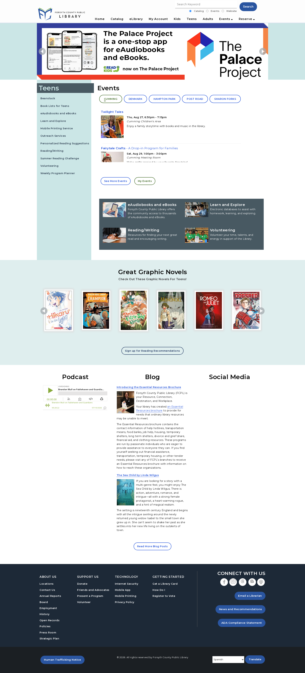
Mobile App (123, 590)
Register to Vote (163, 596)
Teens (192, 19)
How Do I (158, 590)
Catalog (199, 11)
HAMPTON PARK (165, 99)
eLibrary (136, 19)
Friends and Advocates (93, 590)
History (45, 614)
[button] (42, 51)
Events (215, 11)
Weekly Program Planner (57, 173)
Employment (48, 608)
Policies (45, 626)
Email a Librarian (250, 595)
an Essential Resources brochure (159, 408)
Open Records (49, 620)
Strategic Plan (49, 638)
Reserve (246, 19)
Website (231, 11)
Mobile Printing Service (56, 128)
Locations (47, 583)
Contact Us (47, 590)
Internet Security (126, 583)
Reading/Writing (52, 150)
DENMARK (135, 99)
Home (100, 19)
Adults (208, 19)
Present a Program (90, 596)
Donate (82, 583)
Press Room (48, 632)
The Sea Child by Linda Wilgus (138, 475)
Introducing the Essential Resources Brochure (149, 387)
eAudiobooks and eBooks (58, 113)
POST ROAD (195, 99)
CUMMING (111, 99)
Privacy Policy (124, 602)
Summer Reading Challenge (59, 158)
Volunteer (84, 602)
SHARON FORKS (225, 99)
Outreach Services (53, 135)
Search (248, 6)
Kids (177, 19)
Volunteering (49, 165)
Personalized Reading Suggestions (64, 143)
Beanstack (47, 98)
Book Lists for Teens (54, 106)
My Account (158, 19)
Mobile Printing (125, 596)
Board (44, 602)
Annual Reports (50, 596)
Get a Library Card (165, 583)
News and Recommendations (242, 609)
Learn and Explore (53, 121)
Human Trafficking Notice (64, 659)
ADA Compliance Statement (243, 622)
